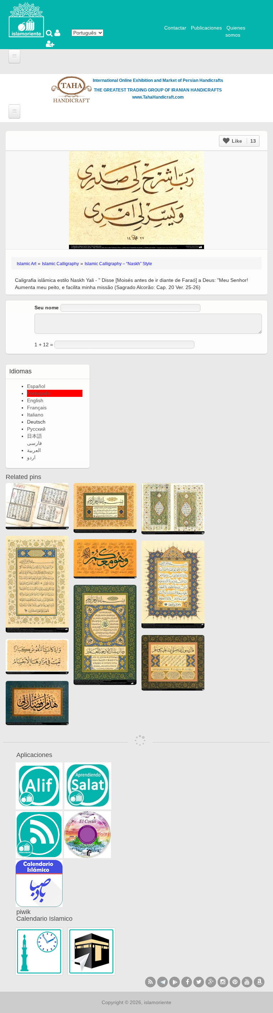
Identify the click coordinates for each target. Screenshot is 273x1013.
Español (36, 386)
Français (37, 407)
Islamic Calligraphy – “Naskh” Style (118, 263)
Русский (36, 429)
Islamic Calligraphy (60, 263)
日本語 (34, 436)
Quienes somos (235, 31)
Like (243, 141)
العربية (34, 450)
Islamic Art (26, 263)
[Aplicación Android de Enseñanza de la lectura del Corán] (39, 785)
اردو (31, 457)
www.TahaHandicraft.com (158, 97)
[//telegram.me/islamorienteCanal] (162, 982)
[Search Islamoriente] (50, 34)
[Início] (26, 19)
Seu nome (46, 307)
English (35, 400)
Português (38, 393)
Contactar (175, 28)
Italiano (35, 415)
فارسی (34, 443)
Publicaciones (206, 28)
